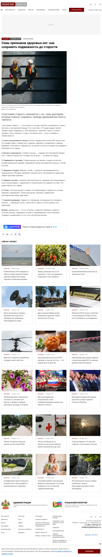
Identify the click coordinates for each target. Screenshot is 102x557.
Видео (20, 522)
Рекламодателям (58, 531)
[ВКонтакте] (7, 234)
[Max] (19, 234)
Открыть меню (2, 10)
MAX (55, 227)
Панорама (6, 39)
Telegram (99, 4)
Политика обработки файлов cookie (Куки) (59, 541)
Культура (21, 516)
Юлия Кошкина (28, 39)
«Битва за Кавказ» (41, 519)
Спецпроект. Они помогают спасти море (58, 522)
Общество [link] (6, 268)
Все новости (10, 10)
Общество (21, 10)
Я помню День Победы (57, 517)
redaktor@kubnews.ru (91, 527)
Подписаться (14, 227)
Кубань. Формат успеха (43, 535)
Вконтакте (90, 4)
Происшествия (53, 10)
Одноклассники (95, 4)
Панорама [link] (41, 268)
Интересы (21, 532)
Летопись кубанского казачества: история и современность (42, 524)
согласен (89, 551)
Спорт (64, 10)
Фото (20, 519)
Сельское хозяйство (24, 529)
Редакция (56, 527)
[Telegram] (15, 234)
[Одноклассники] (11, 234)
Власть (31, 10)
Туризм (20, 526)
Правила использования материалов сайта (59, 535)
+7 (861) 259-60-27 (92, 525)
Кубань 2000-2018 (41, 532)
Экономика (40, 10)
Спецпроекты (76, 10)
